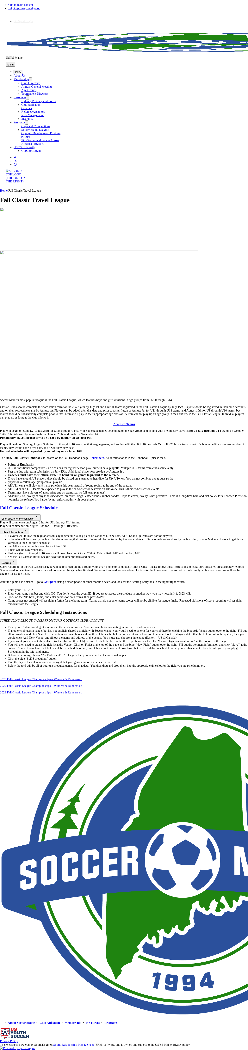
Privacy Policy (9, 1041)
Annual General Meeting (36, 86)
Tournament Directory (34, 93)
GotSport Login (23, 21)
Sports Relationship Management (73, 1044)
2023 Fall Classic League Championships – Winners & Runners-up (41, 692)
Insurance (27, 118)
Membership (21, 79)
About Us (20, 75)
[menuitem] (4, 190)
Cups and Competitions (35, 126)
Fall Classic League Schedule (29, 507)
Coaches (26, 108)
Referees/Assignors (33, 111)
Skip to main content (20, 4)
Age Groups (28, 90)
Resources (20, 97)
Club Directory (30, 83)
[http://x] (15, 161)
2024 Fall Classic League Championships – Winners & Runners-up (41, 685)
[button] (10, 65)
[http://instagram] (15, 164)
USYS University (24, 147)
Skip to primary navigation (24, 8)
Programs (19, 122)
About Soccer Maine (21, 1022)
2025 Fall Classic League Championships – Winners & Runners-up (41, 679)
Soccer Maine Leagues (35, 129)
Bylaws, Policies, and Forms (38, 101)
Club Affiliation (30, 104)
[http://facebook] (15, 157)
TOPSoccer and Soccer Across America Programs (40, 142)
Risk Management (32, 115)
